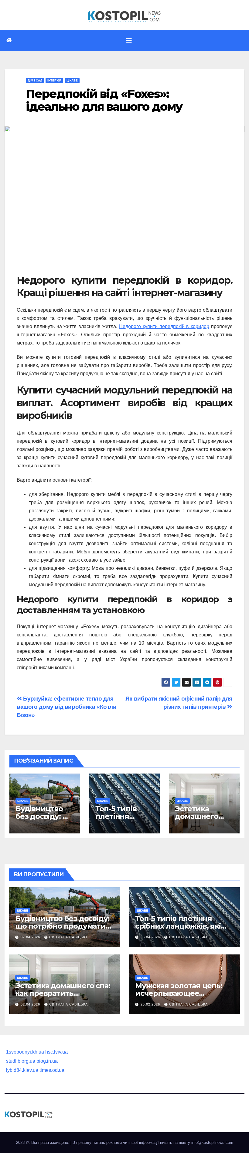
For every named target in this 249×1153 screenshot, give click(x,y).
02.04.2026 (31, 1004)
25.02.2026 (151, 1004)
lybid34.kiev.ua (22, 1070)
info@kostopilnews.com (212, 1142)
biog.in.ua (47, 1061)
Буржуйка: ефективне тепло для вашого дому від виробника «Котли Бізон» (67, 706)
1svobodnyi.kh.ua (25, 1051)
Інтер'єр (54, 80)
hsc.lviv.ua (56, 1051)
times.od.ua (51, 1070)
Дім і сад (35, 80)
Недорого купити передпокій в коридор (164, 326)
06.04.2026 (151, 937)
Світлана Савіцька (68, 937)
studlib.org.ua (20, 1061)
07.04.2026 (31, 937)
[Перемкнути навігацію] (129, 40)
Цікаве (72, 80)
